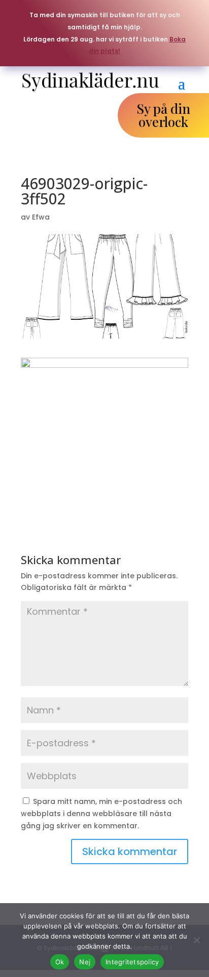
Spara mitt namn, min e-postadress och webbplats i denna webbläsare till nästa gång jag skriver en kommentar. (101, 813)
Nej (84, 962)
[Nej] (196, 940)
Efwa (41, 217)
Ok (59, 962)
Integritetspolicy (132, 962)
